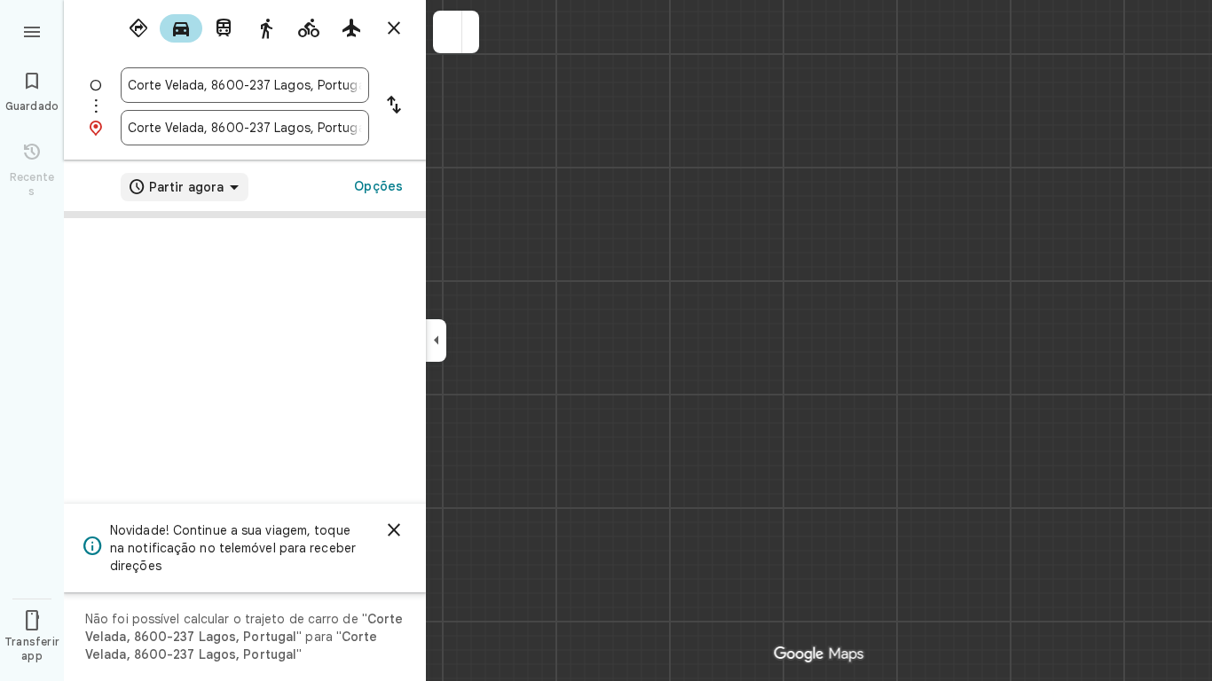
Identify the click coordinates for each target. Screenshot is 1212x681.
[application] (606, 340)
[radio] (138, 28)
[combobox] (245, 85)
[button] (447, 32)
